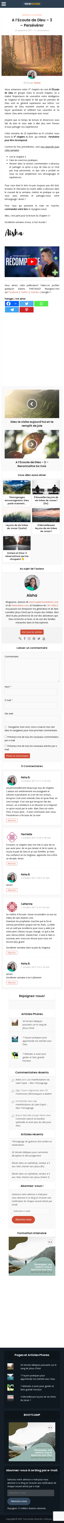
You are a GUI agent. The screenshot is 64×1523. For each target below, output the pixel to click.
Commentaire (11, 656)
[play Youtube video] (32, 261)
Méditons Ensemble (32, 14)
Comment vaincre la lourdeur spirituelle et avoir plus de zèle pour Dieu (33, 1122)
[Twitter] (27, 303)
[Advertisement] (32, 349)
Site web (9, 713)
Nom (8, 686)
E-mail (9, 700)
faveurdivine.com (20, 605)
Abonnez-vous (23, 1219)
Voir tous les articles (32, 632)
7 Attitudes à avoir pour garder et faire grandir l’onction (34, 1057)
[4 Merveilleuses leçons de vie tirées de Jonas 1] (46, 514)
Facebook (13, 292)
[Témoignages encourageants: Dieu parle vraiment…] (17, 487)
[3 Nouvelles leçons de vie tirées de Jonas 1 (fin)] (46, 487)
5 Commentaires (41, 30)
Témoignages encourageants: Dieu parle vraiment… (17, 500)
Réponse (12, 820)
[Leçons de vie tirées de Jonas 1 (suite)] (17, 514)
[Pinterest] (27, 309)
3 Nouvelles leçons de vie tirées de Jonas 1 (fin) (46, 500)
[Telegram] (12, 309)
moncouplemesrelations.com (43, 601)
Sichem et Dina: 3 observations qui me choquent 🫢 (17, 556)
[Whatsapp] (41, 303)
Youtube (34, 292)
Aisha (37, 82)
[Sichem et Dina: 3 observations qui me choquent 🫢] (17, 542)
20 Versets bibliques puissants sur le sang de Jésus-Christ (35, 1024)
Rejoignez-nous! (32, 996)
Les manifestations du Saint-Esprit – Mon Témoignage (32, 1104)
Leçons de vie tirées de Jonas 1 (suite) (17, 527)
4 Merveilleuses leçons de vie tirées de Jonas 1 (46, 528)
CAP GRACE (52, 605)
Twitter (24, 292)
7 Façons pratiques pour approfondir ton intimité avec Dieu (37, 1041)
